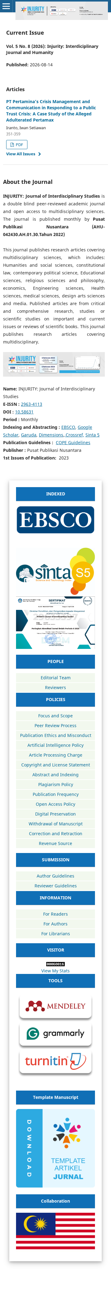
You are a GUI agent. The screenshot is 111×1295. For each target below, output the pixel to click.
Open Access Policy (55, 804)
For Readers (55, 914)
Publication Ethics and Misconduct (55, 735)
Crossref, (75, 435)
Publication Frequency (56, 794)
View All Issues (20, 154)
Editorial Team (56, 677)
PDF (19, 144)
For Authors (55, 924)
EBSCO (68, 427)
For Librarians (55, 933)
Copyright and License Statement (55, 765)
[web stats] (55, 964)
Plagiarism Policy (55, 784)
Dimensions (51, 435)
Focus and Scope (55, 716)
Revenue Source (55, 843)
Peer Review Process (55, 725)
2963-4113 (31, 404)
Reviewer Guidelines (56, 886)
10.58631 (24, 412)
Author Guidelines (55, 876)
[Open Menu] (6, 6)
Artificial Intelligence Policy (55, 745)
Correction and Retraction (55, 833)
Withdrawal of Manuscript (56, 824)
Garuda (28, 435)
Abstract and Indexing (55, 774)
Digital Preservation (55, 814)
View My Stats (55, 971)
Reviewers (55, 687)
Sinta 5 (92, 435)
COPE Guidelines (73, 442)
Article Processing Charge (55, 755)
